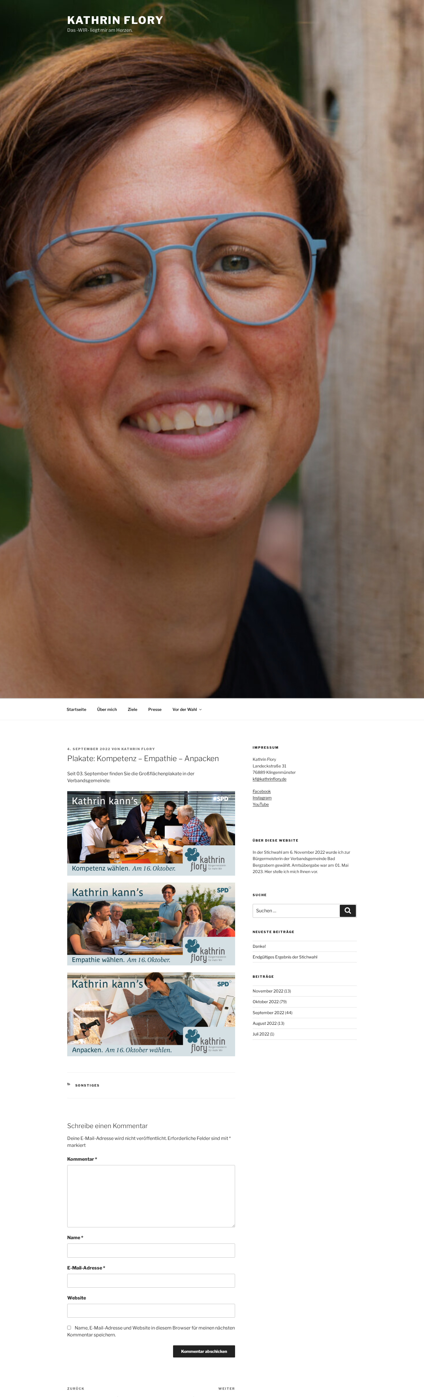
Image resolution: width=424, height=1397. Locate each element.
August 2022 (265, 1023)
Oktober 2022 (266, 1001)
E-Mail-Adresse (86, 1268)
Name (75, 1237)
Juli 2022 (261, 1033)
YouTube (261, 804)
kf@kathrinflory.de (269, 778)
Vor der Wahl (184, 709)
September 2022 (268, 1012)
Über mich (107, 709)
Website (76, 1298)
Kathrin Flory (115, 20)
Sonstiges (87, 1085)
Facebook (262, 791)
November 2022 (268, 990)
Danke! (259, 946)
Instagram (262, 797)
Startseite (76, 709)
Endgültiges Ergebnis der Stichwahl (285, 956)
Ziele (132, 709)
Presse (155, 709)
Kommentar (82, 1159)
